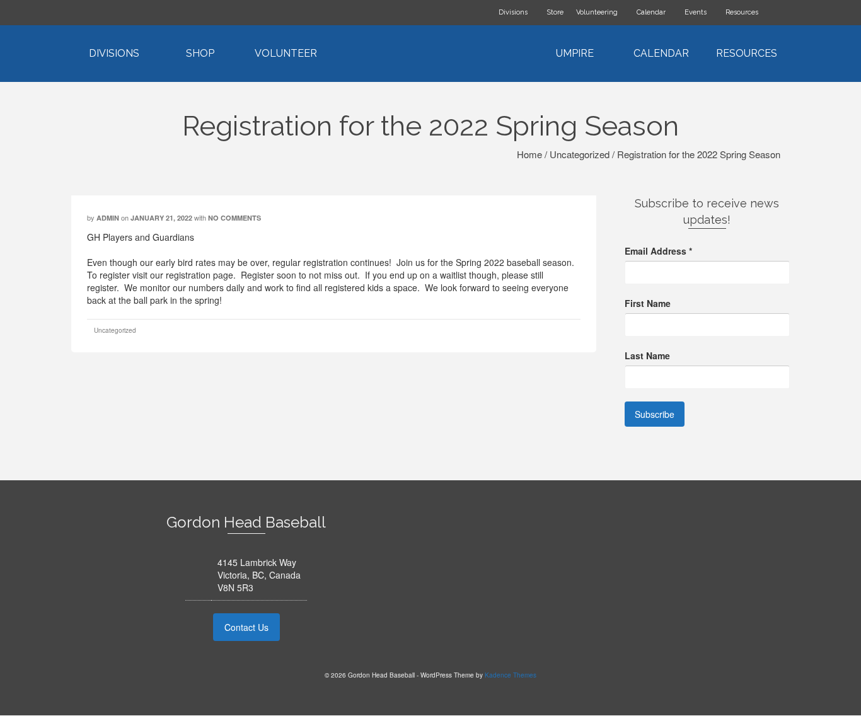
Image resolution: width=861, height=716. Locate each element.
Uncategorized (115, 330)
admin (107, 217)
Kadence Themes (510, 675)
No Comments (234, 217)
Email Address (658, 251)
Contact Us (246, 627)
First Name (648, 303)
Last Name (647, 355)
